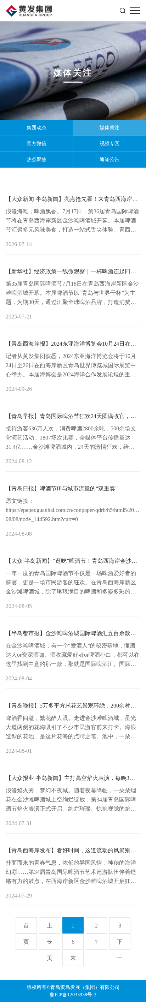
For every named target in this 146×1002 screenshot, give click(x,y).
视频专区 (109, 143)
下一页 (120, 944)
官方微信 (36, 143)
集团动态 (36, 127)
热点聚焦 (36, 159)
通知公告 (109, 159)
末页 (73, 960)
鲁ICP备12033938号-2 (73, 994)
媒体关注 (109, 127)
